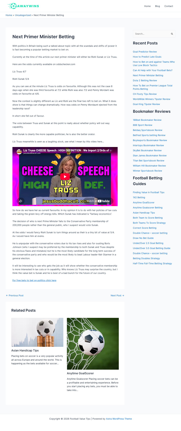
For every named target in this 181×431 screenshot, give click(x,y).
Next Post (117, 295)
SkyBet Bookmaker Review (147, 150)
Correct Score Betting (144, 227)
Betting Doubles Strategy (146, 258)
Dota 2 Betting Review (145, 80)
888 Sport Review (142, 125)
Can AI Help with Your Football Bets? (152, 70)
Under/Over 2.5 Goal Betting (148, 243)
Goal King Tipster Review (146, 104)
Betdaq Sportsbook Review (147, 130)
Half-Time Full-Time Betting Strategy (152, 263)
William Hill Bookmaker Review (149, 165)
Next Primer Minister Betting (148, 75)
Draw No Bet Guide (143, 238)
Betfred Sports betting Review (149, 135)
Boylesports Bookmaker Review (150, 140)
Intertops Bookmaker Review (148, 145)
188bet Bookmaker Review (147, 120)
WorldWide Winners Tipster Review (151, 99)
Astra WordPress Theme (119, 418)
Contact (168, 6)
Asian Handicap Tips (25, 350)
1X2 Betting (139, 197)
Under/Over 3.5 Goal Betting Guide (151, 248)
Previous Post (14, 295)
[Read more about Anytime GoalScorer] (93, 343)
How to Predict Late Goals (147, 56)
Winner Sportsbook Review (147, 170)
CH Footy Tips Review (145, 94)
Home (147, 6)
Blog (157, 6)
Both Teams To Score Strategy (149, 222)
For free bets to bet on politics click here (34, 280)
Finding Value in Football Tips (148, 192)
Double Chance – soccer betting (150, 233)
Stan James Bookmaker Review (150, 155)
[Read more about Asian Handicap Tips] (37, 332)
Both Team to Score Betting (148, 217)
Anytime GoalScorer (80, 373)
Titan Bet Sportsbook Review (148, 160)
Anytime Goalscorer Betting (147, 207)
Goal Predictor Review (145, 51)
